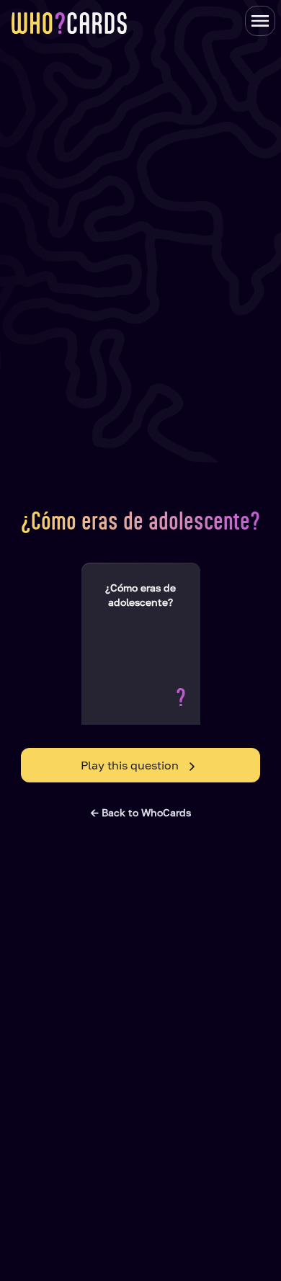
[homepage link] (69, 23)
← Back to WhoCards (141, 812)
